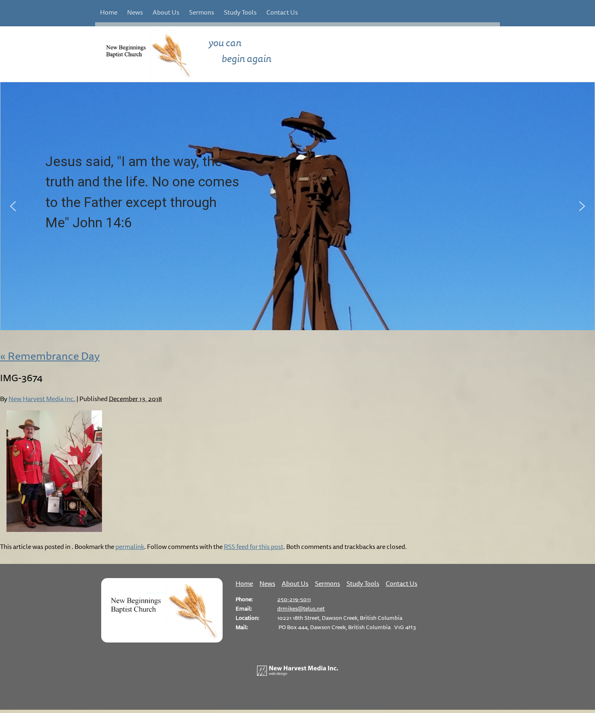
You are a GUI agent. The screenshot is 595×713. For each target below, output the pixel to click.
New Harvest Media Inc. (41, 398)
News (135, 12)
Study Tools (240, 12)
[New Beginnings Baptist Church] (162, 640)
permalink (129, 546)
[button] (12, 206)
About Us (166, 12)
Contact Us (282, 12)
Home (108, 12)
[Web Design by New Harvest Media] (297, 673)
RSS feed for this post (253, 546)
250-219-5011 (294, 599)
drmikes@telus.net (301, 608)
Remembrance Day (50, 355)
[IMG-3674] (54, 529)
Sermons (201, 12)
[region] (297, 206)
